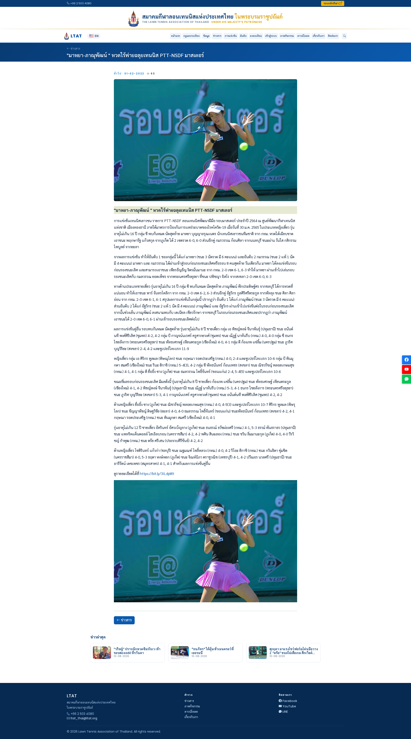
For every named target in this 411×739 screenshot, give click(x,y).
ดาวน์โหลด (303, 36)
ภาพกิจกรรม (287, 36)
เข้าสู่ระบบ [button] (271, 36)
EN (96, 36)
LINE (285, 711)
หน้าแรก (175, 36)
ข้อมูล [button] (206, 36)
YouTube (289, 706)
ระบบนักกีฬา (331, 3)
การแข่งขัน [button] (231, 36)
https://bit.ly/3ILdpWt (157, 473)
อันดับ (243, 36)
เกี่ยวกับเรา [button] (319, 36)
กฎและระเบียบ (191, 36)
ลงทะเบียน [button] (256, 36)
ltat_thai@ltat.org (84, 718)
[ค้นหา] (344, 36)
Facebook (290, 701)
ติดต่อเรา (333, 36)
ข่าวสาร (217, 36)
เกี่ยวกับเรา (191, 717)
